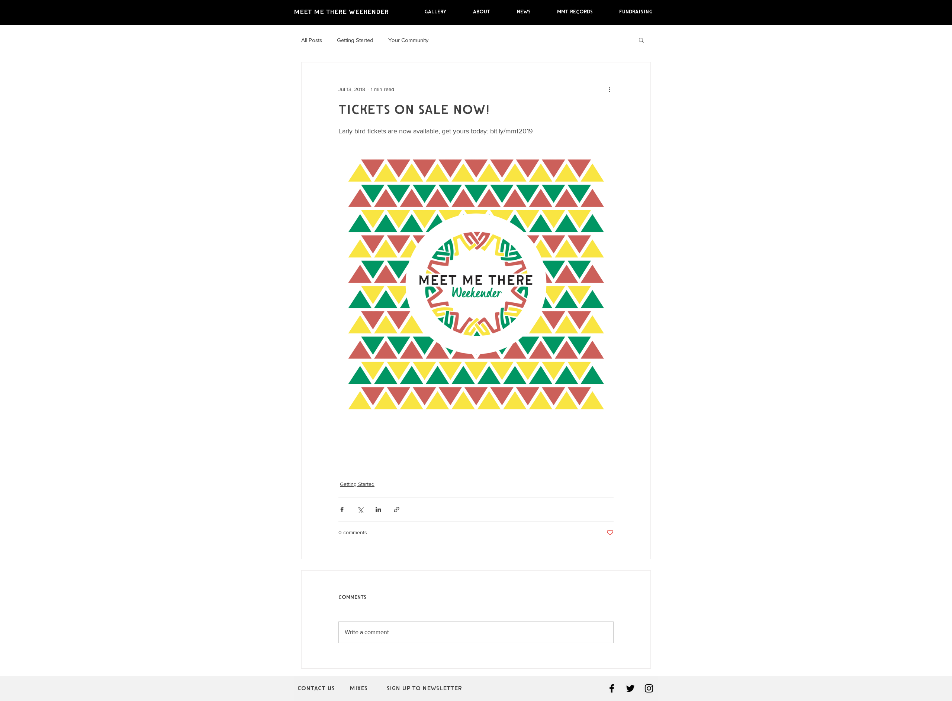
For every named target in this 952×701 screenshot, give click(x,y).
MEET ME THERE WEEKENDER (341, 12)
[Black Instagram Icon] (648, 688)
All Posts (311, 40)
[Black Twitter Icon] (630, 688)
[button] (641, 40)
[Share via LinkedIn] (378, 509)
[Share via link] (396, 509)
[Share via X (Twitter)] (360, 509)
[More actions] (609, 89)
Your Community (408, 40)
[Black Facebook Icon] (611, 688)
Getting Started (355, 40)
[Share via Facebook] (341, 509)
